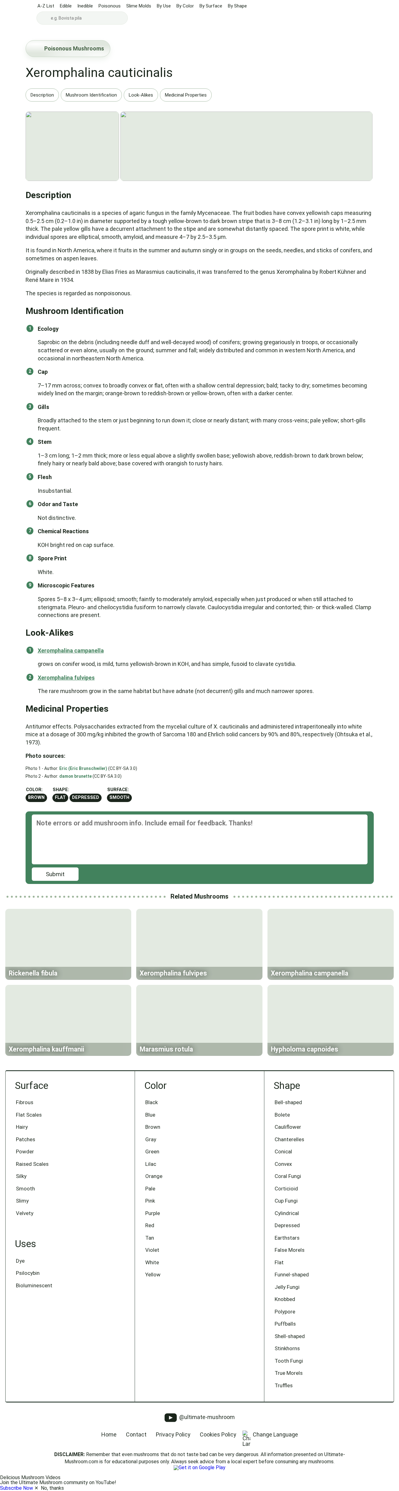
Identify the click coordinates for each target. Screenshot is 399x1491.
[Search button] (44, 18)
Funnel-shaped (292, 1274)
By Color (185, 6)
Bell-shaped (288, 1102)
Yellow (153, 1274)
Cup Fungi (286, 1201)
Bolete (282, 1115)
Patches (25, 1139)
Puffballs (285, 1324)
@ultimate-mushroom (206, 1417)
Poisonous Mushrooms (74, 48)
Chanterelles (289, 1139)
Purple (152, 1213)
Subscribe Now (16, 1488)
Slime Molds (138, 6)
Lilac (150, 1164)
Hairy (22, 1127)
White (152, 1262)
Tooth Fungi (289, 1361)
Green (152, 1151)
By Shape (237, 6)
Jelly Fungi (287, 1287)
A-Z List (45, 6)
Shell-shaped (290, 1336)
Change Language (275, 1434)
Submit (55, 874)
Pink (150, 1201)
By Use (164, 6)
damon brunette (75, 776)
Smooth (119, 797)
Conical (283, 1151)
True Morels (289, 1373)
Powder (25, 1151)
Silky (21, 1176)
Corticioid (286, 1188)
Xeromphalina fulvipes (66, 677)
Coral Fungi (288, 1176)
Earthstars (287, 1238)
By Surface (211, 6)
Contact (136, 1434)
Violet (152, 1250)
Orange (153, 1176)
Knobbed (285, 1299)
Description (42, 95)
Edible (66, 6)
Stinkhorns (287, 1348)
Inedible (85, 6)
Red (149, 1225)
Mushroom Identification (91, 95)
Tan (149, 1238)
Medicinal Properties (186, 95)
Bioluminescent (34, 1285)
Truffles (284, 1385)
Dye (20, 1261)
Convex (283, 1164)
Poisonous (110, 6)
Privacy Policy (173, 1434)
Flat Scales (29, 1115)
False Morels (290, 1250)
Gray (150, 1139)
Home (109, 1434)
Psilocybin (28, 1273)
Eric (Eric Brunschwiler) (83, 768)
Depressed (85, 797)
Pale (150, 1188)
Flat (60, 797)
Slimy (22, 1201)
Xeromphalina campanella (71, 650)
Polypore (285, 1311)
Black (151, 1102)
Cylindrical (287, 1213)
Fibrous (24, 1102)
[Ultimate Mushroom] (18, 13)
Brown (36, 797)
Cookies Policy (218, 1434)
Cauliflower (288, 1127)
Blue (150, 1115)
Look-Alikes (141, 95)
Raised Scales (32, 1164)
